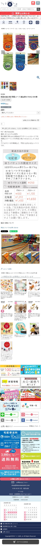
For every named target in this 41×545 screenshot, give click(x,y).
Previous (3, 52)
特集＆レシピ (9, 273)
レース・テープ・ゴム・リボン (14, 28)
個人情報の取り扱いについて (10, 523)
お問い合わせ (6, 532)
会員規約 (5, 529)
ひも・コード (26, 28)
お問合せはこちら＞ (22, 482)
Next (38, 52)
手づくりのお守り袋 (32, 273)
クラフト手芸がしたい (19, 273)
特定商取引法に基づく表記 (9, 526)
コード (33, 28)
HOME (3, 28)
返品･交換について (7, 223)
